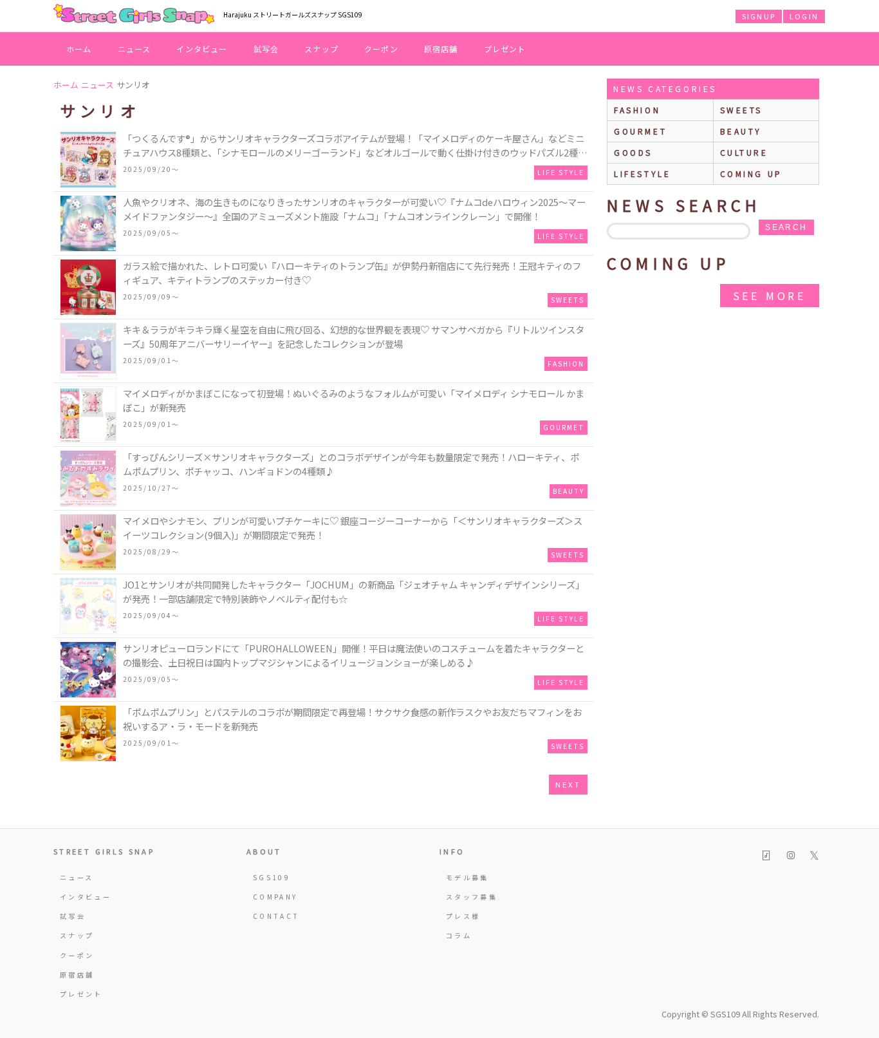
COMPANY (275, 896)
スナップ (321, 48)
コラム (459, 935)
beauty (741, 131)
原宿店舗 (441, 48)
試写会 (266, 48)
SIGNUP (758, 16)
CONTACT (276, 916)
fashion (637, 109)
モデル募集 (467, 877)
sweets (741, 109)
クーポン (381, 48)
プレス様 (463, 916)
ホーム (79, 48)
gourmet (640, 131)
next (568, 784)
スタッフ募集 (471, 896)
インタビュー (201, 48)
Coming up (751, 173)
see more (769, 295)
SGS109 (271, 877)
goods (633, 152)
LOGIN (804, 16)
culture (744, 152)
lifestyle (642, 173)
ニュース (134, 48)
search (786, 227)
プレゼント (505, 48)
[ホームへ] (133, 14)
